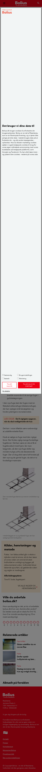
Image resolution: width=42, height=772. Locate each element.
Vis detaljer (6, 391)
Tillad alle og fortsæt (29, 385)
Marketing (22, 378)
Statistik (6, 378)
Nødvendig (8, 375)
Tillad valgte (9, 385)
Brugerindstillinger (25, 375)
